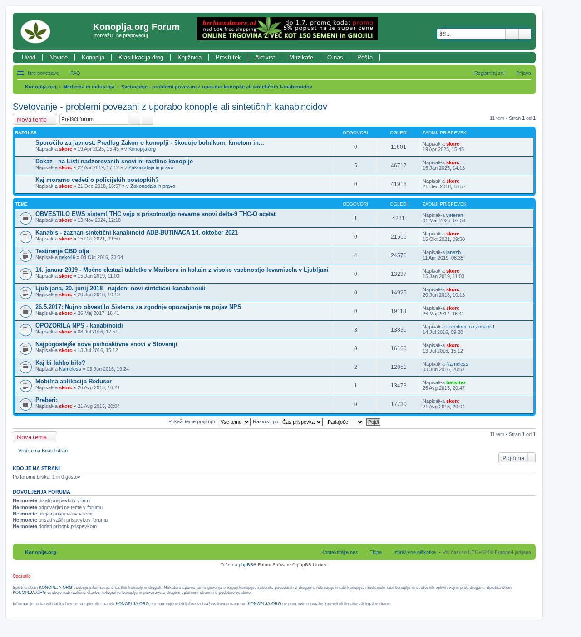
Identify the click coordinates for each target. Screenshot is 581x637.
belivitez (456, 382)
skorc (65, 149)
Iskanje (512, 34)
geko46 (67, 257)
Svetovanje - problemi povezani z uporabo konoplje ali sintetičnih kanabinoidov (216, 86)
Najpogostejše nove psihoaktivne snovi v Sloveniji (106, 344)
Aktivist (265, 57)
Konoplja (93, 57)
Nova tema (32, 119)
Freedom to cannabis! (470, 326)
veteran (454, 215)
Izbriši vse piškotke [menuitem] (414, 552)
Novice (58, 57)
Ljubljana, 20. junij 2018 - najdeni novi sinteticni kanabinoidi (120, 288)
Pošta (365, 57)
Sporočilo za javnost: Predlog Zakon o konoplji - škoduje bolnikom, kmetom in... (149, 142)
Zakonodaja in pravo (150, 167)
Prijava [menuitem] (523, 73)
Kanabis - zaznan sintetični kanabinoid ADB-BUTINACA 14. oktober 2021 (136, 232)
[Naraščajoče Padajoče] (345, 421)
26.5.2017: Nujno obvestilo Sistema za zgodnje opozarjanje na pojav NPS (138, 307)
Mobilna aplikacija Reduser (73, 381)
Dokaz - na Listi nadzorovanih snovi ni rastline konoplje (114, 161)
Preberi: (46, 400)
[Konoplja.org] (54, 31)
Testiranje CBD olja (62, 251)
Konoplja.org (40, 86)
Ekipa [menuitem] (375, 552)
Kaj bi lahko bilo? (60, 362)
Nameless (70, 369)
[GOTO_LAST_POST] (463, 144)
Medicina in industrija (88, 86)
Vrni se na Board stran (43, 450)
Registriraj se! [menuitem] (489, 73)
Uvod (28, 57)
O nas (335, 57)
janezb (453, 252)
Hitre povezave (42, 73)
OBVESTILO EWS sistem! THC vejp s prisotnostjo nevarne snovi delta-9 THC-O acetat (155, 214)
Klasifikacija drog (140, 57)
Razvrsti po (266, 421)
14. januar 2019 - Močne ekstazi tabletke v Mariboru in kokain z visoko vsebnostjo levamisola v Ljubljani (182, 269)
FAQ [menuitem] (75, 73)
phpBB (246, 564)
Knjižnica (189, 57)
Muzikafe (301, 57)
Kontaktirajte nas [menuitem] (339, 552)
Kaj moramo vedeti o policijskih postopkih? (97, 179)
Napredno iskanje (525, 34)
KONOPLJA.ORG (55, 587)
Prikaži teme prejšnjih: (193, 421)
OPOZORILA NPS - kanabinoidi (79, 325)
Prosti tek (228, 57)
